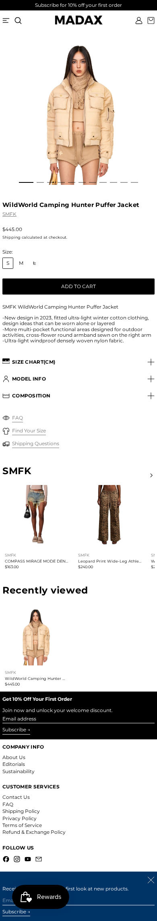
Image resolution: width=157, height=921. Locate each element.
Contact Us (16, 797)
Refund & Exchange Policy (34, 832)
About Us (13, 757)
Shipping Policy (21, 811)
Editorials (13, 764)
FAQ (7, 804)
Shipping (11, 237)
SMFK (9, 214)
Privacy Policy (19, 818)
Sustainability (18, 771)
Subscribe (14, 730)
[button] (18, 20)
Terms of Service (22, 825)
